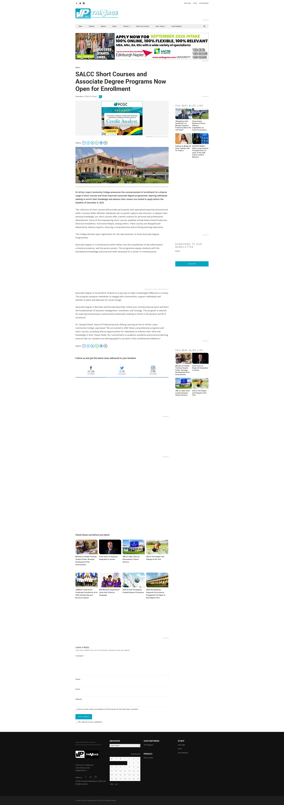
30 (134, 779)
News (80, 26)
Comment (79, 656)
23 (134, 775)
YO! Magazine (148, 745)
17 (138, 771)
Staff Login (187, 3)
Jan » (116, 784)
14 (125, 771)
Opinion (103, 26)
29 (129, 779)
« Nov (112, 784)
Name (78, 679)
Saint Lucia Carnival (142, 26)
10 (138, 767)
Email (195, 3)
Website (78, 699)
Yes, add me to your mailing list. (90, 722)
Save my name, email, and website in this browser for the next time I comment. (107, 709)
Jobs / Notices (160, 26)
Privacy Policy (148, 758)
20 (120, 775)
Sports (114, 26)
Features (126, 26)
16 (134, 771)
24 (138, 775)
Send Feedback (204, 3)
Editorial (91, 26)
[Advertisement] (169, 13)
